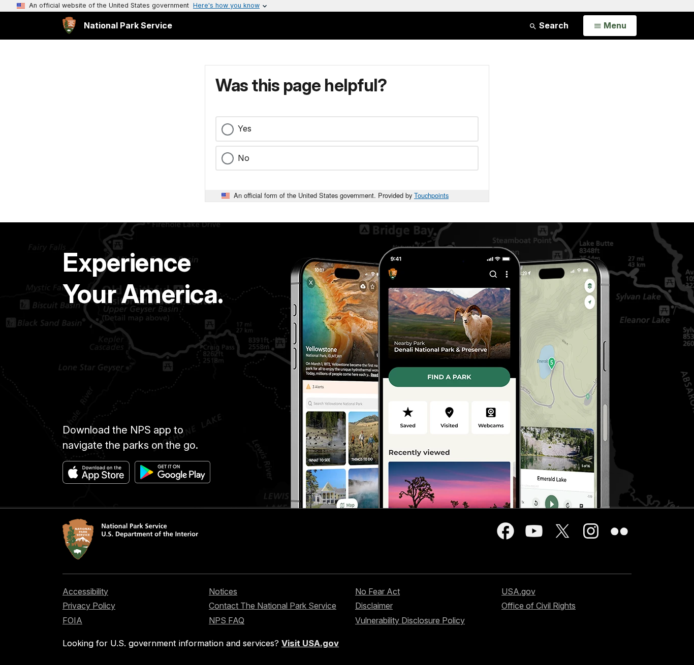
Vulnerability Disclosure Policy (410, 620)
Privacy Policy (88, 606)
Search (553, 25)
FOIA (72, 620)
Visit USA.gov (310, 643)
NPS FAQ (226, 620)
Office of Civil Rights (538, 606)
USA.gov (518, 591)
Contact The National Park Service (272, 606)
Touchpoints (431, 195)
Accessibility (85, 591)
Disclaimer (374, 606)
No (243, 158)
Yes (244, 128)
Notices (223, 591)
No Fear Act (377, 591)
